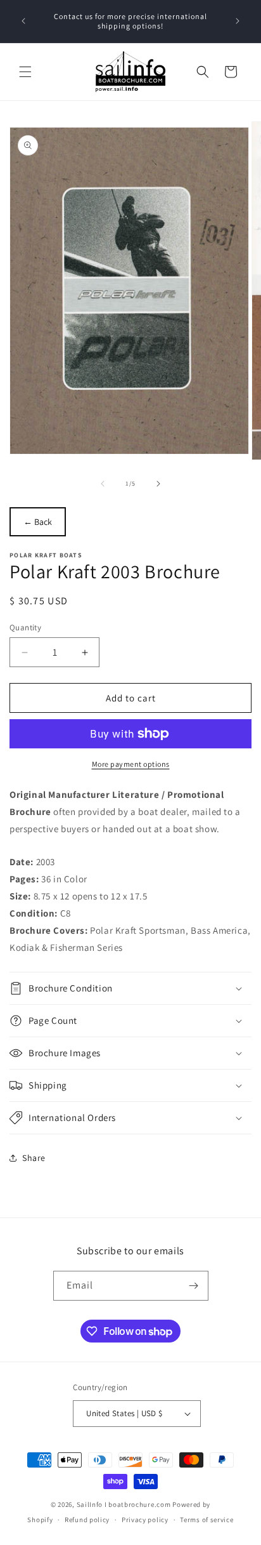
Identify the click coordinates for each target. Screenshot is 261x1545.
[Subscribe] (194, 1286)
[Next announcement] (237, 21)
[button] (25, 72)
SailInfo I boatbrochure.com (124, 1504)
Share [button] (34, 1158)
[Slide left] (103, 484)
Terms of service (206, 1519)
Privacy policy (145, 1519)
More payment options (131, 764)
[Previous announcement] (23, 21)
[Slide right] (158, 484)
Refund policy (87, 1519)
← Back (37, 521)
